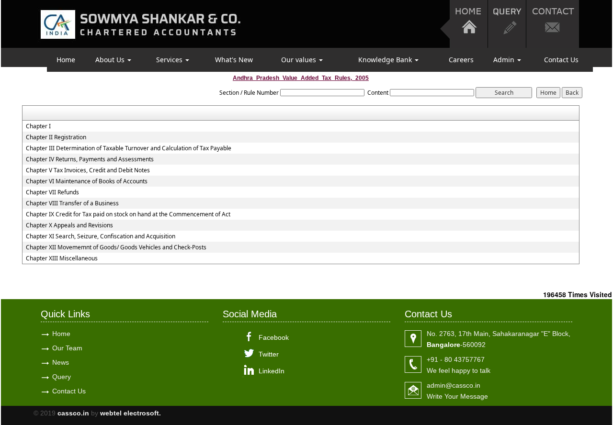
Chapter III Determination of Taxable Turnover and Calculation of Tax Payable (128, 148)
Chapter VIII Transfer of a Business (72, 203)
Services (170, 59)
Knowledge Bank (386, 59)
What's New (234, 59)
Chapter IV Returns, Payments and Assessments (90, 159)
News (60, 362)
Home (66, 59)
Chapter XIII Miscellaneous (62, 258)
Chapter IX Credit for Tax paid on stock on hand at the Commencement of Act (128, 214)
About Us (110, 59)
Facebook (274, 337)
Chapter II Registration (56, 137)
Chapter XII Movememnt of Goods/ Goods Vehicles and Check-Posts (116, 247)
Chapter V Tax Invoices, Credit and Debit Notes (88, 170)
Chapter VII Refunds (52, 192)
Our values (299, 59)
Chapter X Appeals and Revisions (69, 225)
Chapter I (38, 126)
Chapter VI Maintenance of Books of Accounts (87, 181)
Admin (504, 59)
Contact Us (561, 59)
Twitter (269, 354)
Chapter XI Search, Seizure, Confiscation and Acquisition (100, 236)
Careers (461, 59)
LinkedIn (271, 371)
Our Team (67, 348)
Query (61, 376)
